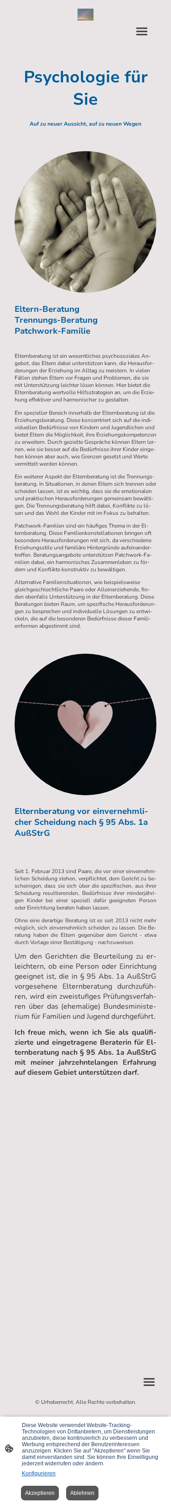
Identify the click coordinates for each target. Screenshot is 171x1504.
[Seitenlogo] (85, 14)
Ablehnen (82, 1493)
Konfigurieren (39, 1473)
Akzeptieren (40, 1493)
